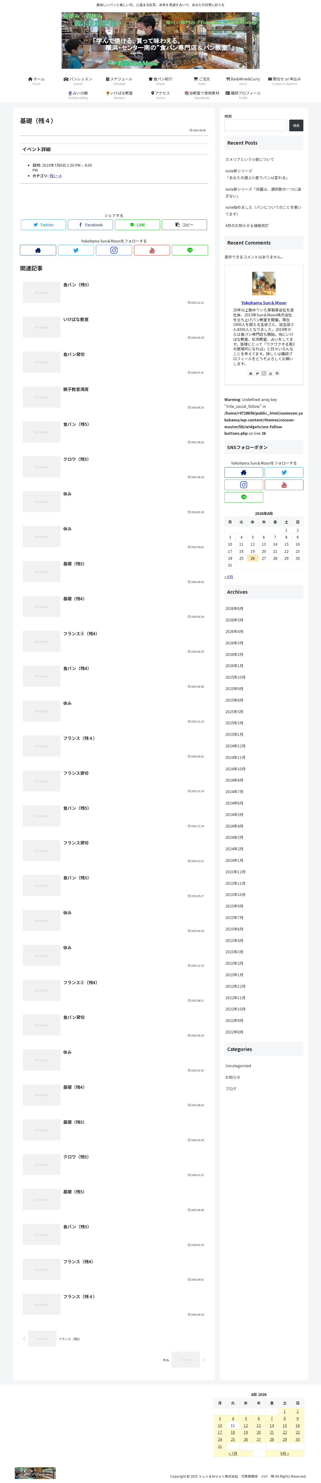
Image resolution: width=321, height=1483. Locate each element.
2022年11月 (235, 997)
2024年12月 (235, 745)
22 (285, 1432)
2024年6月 (234, 803)
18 (233, 1432)
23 (298, 1432)
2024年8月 (234, 780)
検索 (228, 116)
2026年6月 (234, 608)
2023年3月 (234, 951)
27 (259, 1439)
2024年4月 (234, 826)
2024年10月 (235, 768)
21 (272, 1432)
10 (220, 1425)
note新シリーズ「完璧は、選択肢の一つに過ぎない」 (263, 192)
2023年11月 (235, 883)
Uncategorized (238, 1065)
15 (285, 1425)
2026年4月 (234, 631)
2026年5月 (234, 620)
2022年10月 (235, 1009)
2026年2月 (234, 654)
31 (220, 1446)
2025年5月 (234, 711)
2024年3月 (234, 837)
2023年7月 (234, 917)
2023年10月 (235, 894)
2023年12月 (235, 871)
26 (246, 1439)
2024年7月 (234, 791)
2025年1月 (234, 734)
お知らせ (232, 1077)
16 (298, 1425)
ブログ (231, 1088)
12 (246, 1425)
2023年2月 (234, 963)
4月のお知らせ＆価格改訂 (247, 225)
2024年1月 (234, 860)
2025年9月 (234, 688)
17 (220, 1432)
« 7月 (233, 1453)
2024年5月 (234, 814)
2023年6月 (234, 928)
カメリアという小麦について (249, 159)
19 (246, 1432)
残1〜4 (55, 175)
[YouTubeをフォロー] (152, 250)
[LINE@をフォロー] (190, 250)
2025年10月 (235, 677)
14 (272, 1425)
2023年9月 (234, 906)
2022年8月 (234, 1031)
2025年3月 (234, 723)
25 (233, 1439)
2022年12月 (235, 986)
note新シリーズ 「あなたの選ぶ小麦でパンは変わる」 (264, 174)
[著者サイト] (38, 250)
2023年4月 (234, 940)
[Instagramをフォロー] (114, 250)
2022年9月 (234, 1020)
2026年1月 (234, 665)
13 (259, 1425)
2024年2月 (234, 848)
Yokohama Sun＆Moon (263, 303)
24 (220, 1439)
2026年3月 (234, 642)
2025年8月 (234, 700)
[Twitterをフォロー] (76, 250)
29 (285, 1439)
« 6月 (228, 576)
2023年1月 (234, 974)
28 (272, 1439)
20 (259, 1432)
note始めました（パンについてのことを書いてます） (263, 210)
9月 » (284, 1453)
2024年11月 (235, 757)
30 (298, 1439)
